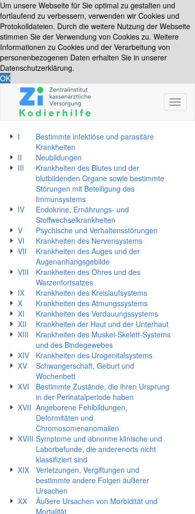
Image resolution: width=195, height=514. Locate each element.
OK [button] (5, 78)
